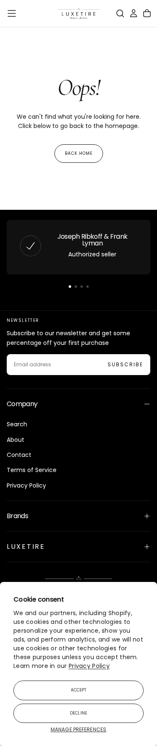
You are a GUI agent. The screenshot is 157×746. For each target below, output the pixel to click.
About (15, 440)
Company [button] (22, 404)
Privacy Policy (89, 666)
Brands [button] (17, 516)
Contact (19, 455)
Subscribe (125, 364)
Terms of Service (32, 470)
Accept (79, 690)
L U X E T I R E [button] (25, 546)
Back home (79, 153)
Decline (78, 713)
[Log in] (134, 13)
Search (17, 424)
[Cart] (147, 13)
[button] (12, 13)
